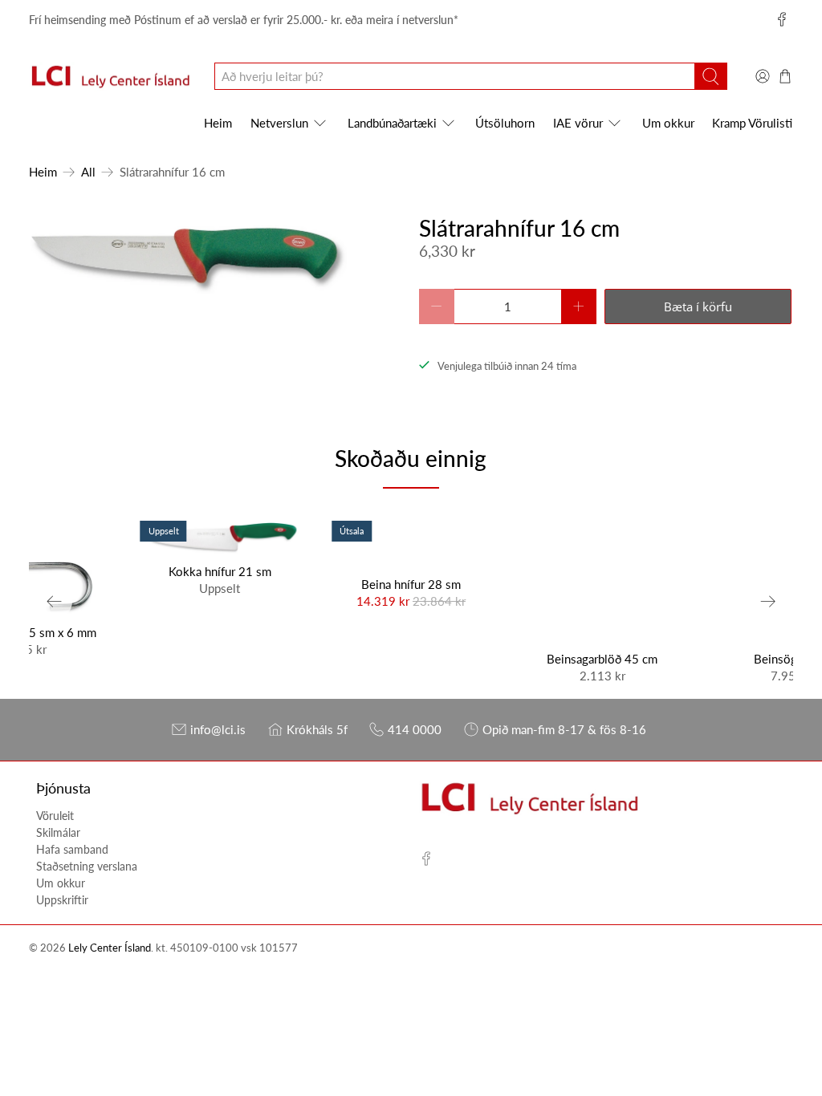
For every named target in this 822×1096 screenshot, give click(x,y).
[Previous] (54, 601)
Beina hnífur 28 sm (411, 584)
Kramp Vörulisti (752, 123)
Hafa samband (72, 849)
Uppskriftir (62, 900)
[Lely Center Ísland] (110, 77)
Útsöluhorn (505, 123)
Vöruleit (55, 815)
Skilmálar (58, 832)
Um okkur (668, 123)
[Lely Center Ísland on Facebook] (782, 19)
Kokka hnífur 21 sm (220, 571)
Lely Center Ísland (109, 948)
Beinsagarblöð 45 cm (602, 659)
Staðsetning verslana (86, 866)
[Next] (767, 601)
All (88, 172)
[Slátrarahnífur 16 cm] (188, 259)
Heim (218, 123)
